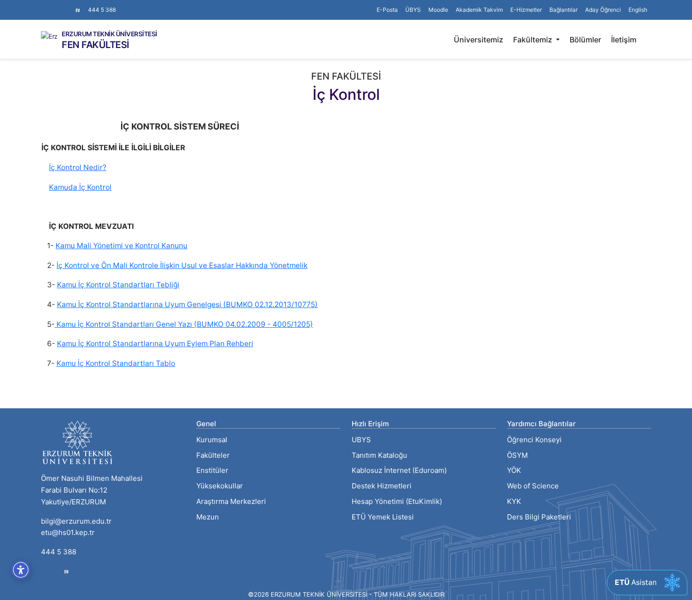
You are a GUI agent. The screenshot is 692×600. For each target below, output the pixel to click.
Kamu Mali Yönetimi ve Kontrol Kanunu (121, 245)
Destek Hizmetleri (381, 485)
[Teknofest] (66, 571)
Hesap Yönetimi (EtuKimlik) (397, 501)
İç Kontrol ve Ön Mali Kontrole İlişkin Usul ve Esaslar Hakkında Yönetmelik (181, 265)
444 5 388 (102, 9)
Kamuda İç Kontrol (80, 187)
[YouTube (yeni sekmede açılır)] (67, 5)
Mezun (207, 516)
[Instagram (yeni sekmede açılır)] (44, 5)
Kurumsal (211, 439)
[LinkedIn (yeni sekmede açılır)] (60, 5)
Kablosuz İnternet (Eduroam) (399, 470)
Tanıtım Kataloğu (379, 455)
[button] (563, 9)
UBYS (361, 439)
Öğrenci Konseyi (534, 439)
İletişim (623, 39)
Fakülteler (213, 455)
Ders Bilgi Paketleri (539, 516)
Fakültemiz (533, 39)
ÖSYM (517, 455)
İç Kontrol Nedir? (77, 167)
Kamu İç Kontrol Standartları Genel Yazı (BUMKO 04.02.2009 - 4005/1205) (184, 324)
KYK (514, 501)
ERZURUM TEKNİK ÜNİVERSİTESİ (109, 34)
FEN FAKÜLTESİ (95, 44)
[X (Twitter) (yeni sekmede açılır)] (52, 5)
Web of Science (533, 485)
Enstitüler (212, 470)
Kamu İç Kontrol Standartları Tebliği (118, 284)
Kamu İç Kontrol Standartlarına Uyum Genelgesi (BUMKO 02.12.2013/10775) (187, 304)
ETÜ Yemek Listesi (383, 516)
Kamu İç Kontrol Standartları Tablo (115, 363)
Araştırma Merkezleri (231, 501)
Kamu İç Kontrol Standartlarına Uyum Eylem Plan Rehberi (155, 343)
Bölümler (585, 39)
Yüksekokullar (219, 485)
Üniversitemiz (478, 39)
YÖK (514, 470)
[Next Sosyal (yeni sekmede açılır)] (77, 9)
